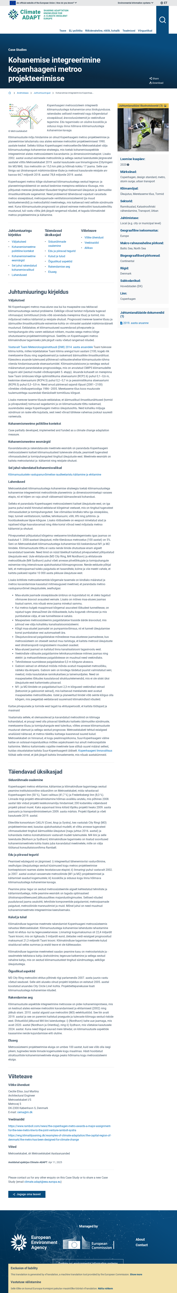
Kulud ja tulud (56, 256)
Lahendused (19, 275)
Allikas (89, 248)
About (140, 1239)
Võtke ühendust (94, 237)
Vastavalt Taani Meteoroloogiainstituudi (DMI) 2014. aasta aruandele (50, 347)
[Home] (10, 93)
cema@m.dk (24, 1112)
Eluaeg (52, 271)
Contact (142, 1245)
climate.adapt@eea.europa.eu (42, 1181)
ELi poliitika (75, 30)
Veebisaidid (92, 242)
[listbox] (43, 3)
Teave (62, 30)
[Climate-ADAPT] (80, 14)
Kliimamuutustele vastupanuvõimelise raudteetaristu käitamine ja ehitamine (54, 474)
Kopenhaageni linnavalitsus (95, 750)
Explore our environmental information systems (88, 1263)
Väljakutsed (19, 241)
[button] (143, 105)
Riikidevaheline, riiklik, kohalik (102, 30)
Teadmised (129, 30)
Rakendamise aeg (59, 266)
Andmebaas (23, 93)
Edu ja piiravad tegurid (62, 251)
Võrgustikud (145, 30)
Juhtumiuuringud (42, 93)
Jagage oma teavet (29, 1194)
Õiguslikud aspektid (60, 261)
